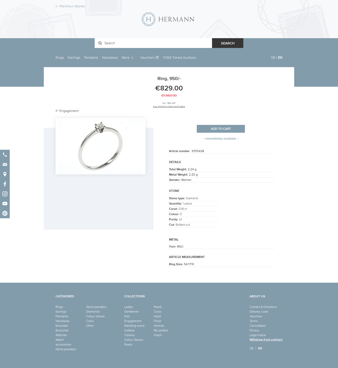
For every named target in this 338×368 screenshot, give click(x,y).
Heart (157, 316)
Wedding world (134, 325)
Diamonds (93, 311)
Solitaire (129, 330)
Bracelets (62, 325)
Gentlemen (131, 311)
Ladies (128, 307)
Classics (129, 335)
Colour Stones (133, 339)
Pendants (91, 57)
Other (90, 325)
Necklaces (110, 57)
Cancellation (258, 325)
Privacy (254, 330)
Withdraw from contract (266, 339)
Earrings (74, 57)
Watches (61, 335)
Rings (60, 57)
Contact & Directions (263, 307)
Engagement (132, 321)
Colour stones (95, 316)
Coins (90, 321)
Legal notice (258, 335)
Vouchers (148, 57)
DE (273, 57)
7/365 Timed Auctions (179, 57)
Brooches (62, 330)
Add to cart (221, 128)
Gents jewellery (66, 349)
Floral (157, 321)
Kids (127, 316)
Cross (157, 311)
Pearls (128, 344)
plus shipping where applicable (169, 106)
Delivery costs (259, 311)
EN (280, 57)
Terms (254, 321)
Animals (159, 325)
